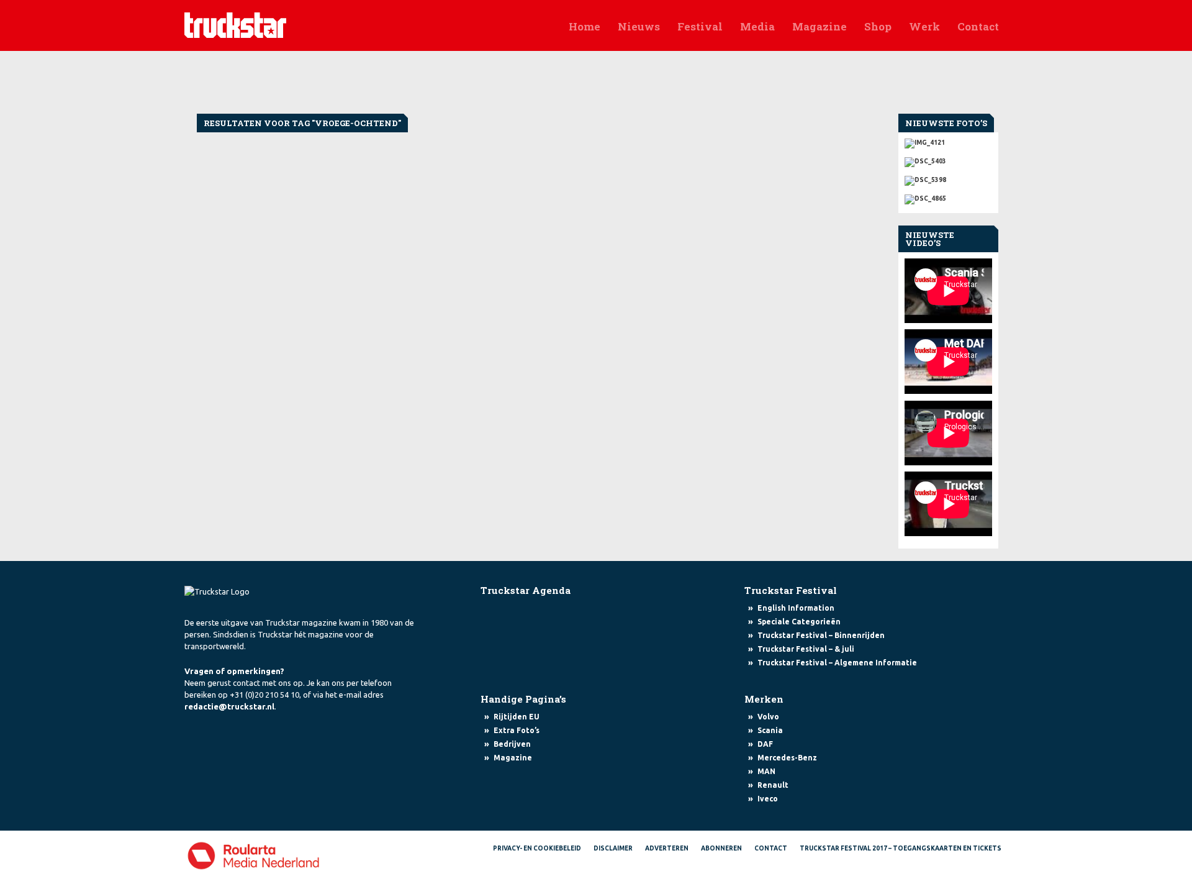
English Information (795, 608)
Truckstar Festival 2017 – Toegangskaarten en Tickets (900, 848)
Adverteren (667, 848)
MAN (766, 771)
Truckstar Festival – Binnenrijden (821, 635)
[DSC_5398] (948, 178)
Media (757, 26)
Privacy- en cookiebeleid (537, 848)
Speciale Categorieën (799, 622)
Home (584, 26)
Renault (772, 785)
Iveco (767, 799)
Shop (878, 26)
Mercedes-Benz (787, 758)
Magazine (819, 26)
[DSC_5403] (948, 159)
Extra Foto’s (517, 730)
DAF (765, 744)
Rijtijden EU (517, 717)
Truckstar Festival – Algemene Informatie (837, 663)
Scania (770, 730)
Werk (924, 26)
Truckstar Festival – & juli (805, 649)
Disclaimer (613, 848)
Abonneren (721, 848)
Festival (700, 26)
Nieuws (639, 26)
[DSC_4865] (948, 196)
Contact (978, 26)
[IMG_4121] (948, 143)
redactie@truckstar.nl (229, 706)
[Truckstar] (235, 24)
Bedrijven (512, 744)
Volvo (768, 717)
